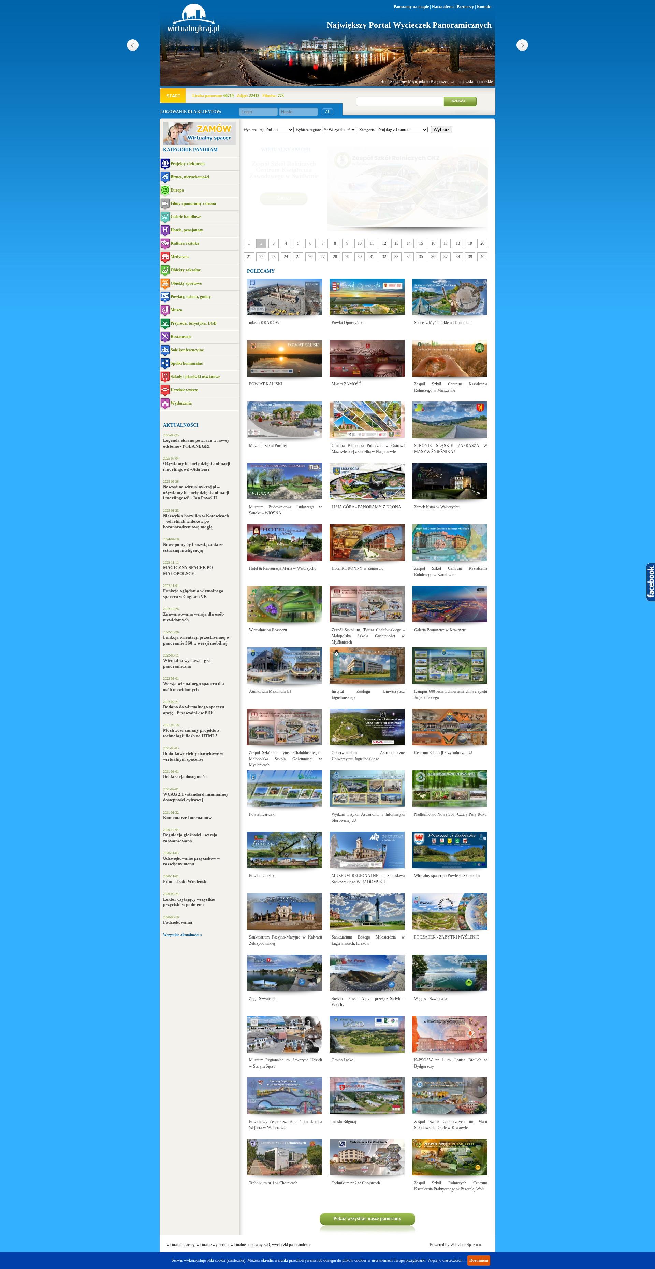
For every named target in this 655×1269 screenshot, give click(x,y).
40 (482, 256)
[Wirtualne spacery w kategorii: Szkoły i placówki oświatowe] (165, 377)
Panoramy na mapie (411, 6)
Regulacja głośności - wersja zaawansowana (190, 837)
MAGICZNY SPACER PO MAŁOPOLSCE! (188, 570)
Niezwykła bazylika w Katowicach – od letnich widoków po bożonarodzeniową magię (196, 521)
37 (445, 256)
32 (384, 256)
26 (310, 256)
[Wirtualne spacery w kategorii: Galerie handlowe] (165, 217)
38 (458, 256)
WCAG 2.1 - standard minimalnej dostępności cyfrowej (195, 797)
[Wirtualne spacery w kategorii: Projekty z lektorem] (165, 164)
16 (433, 243)
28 (335, 256)
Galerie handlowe (186, 216)
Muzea (176, 310)
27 (323, 256)
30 (360, 256)
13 (396, 243)
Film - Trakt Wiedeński (185, 881)
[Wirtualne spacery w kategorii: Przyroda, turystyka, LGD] (165, 324)
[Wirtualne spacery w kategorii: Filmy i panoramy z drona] (165, 204)
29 (347, 256)
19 (470, 243)
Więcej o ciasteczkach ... (446, 1260)
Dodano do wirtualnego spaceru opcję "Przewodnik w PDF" (193, 709)
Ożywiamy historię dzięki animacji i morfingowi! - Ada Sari (196, 466)
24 (286, 256)
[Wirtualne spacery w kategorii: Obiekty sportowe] (165, 284)
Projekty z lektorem (188, 163)
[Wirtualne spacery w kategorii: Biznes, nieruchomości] (165, 177)
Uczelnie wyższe (184, 389)
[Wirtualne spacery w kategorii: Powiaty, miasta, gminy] (165, 297)
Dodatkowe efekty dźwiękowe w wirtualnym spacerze (193, 756)
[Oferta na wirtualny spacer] (199, 143)
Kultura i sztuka (185, 243)
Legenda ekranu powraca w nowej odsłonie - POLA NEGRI (196, 443)
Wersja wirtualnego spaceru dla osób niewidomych (193, 686)
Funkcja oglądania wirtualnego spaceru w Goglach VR (193, 593)
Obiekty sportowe (186, 283)
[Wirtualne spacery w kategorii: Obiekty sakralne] (165, 270)
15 (421, 243)
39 (470, 256)
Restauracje (181, 336)
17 (445, 243)
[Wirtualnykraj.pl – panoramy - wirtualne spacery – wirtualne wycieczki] (194, 31)
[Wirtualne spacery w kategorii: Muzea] (165, 310)
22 (261, 256)
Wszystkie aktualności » (182, 935)
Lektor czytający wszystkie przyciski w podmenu (189, 902)
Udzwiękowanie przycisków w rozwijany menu (191, 861)
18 (458, 243)
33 (396, 256)
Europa (177, 190)
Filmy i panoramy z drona (193, 203)
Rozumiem (478, 1260)
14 (409, 243)
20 (482, 243)
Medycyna (180, 256)
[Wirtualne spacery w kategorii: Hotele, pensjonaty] (165, 230)
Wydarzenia (181, 403)
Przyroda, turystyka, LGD (194, 323)
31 (372, 256)
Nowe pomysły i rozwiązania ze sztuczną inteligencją (193, 547)
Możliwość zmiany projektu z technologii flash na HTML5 (191, 733)
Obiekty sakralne (186, 270)
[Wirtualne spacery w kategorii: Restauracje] (165, 337)
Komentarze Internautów (187, 817)
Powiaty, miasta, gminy (191, 296)
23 (274, 256)
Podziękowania (177, 922)
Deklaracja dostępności (185, 776)
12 (384, 243)
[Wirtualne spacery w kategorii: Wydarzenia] (165, 403)
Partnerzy (465, 6)
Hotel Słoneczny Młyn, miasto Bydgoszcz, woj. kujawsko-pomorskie (436, 81)
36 (433, 256)
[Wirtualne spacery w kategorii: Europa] (165, 190)
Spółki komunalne (187, 363)
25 (298, 256)
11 (372, 243)
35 (421, 256)
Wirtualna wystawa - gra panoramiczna (187, 663)
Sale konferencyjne (187, 350)
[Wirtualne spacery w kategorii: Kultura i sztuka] (165, 244)
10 (360, 243)
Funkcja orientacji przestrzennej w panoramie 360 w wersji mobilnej (196, 640)
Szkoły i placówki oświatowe (195, 376)
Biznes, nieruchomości (190, 176)
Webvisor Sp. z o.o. (466, 1244)
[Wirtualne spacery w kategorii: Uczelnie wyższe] (165, 390)
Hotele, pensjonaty (187, 230)
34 (409, 256)
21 (249, 256)
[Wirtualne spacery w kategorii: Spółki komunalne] (165, 363)
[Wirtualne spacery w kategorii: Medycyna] (165, 257)
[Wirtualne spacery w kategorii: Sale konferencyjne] (165, 350)
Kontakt (484, 6)
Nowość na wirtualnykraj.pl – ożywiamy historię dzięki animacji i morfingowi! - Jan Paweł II (196, 492)
